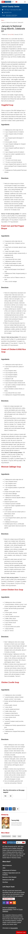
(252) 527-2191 (8, 12)
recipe (14, 836)
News (2, 20)
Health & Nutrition (6, 836)
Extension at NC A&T (8, 879)
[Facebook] (4, 902)
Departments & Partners (9, 870)
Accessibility (14, 928)
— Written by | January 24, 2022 (12, 34)
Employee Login (21, 932)
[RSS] (14, 902)
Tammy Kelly (10, 34)
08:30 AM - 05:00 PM (11, 15)
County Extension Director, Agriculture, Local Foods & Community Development (16, 824)
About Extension (7, 865)
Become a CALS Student (9, 877)
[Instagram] (7, 902)
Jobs (3, 868)
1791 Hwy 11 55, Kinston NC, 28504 (12, 9)
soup (19, 836)
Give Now (5, 882)
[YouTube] (10, 902)
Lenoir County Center (10, 6)
